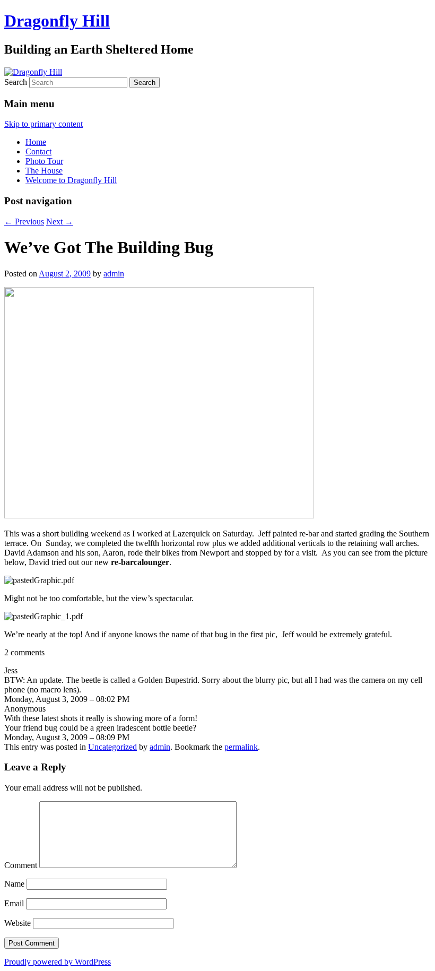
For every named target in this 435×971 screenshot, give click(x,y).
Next (59, 221)
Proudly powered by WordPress (57, 961)
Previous (24, 221)
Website (17, 922)
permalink (241, 746)
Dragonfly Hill (57, 20)
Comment (20, 865)
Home (35, 141)
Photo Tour (44, 161)
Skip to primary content (43, 123)
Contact (38, 151)
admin (113, 273)
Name (14, 883)
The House (44, 170)
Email (14, 903)
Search (15, 81)
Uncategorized (112, 746)
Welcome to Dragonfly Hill (71, 180)
